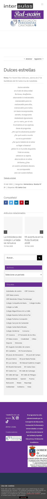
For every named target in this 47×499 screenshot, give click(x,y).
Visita (29, 387)
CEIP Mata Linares (12, 295)
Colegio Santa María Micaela (16, 327)
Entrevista (18, 343)
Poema (31, 379)
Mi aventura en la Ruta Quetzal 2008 (34, 240)
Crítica (34, 339)
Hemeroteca (28, 184)
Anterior (29, 59)
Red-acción (10, 383)
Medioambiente (11, 379)
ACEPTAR (23, 497)
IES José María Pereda (27, 359)
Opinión (23, 379)
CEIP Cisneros (29, 291)
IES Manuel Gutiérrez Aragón (30, 363)
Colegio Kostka (34, 303)
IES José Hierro (11, 359)
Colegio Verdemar (12, 331)
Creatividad (25, 339)
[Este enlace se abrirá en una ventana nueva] (36, 456)
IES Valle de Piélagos (28, 375)
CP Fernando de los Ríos (27, 335)
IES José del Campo (33, 355)
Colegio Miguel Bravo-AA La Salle (18, 311)
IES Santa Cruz (20, 187)
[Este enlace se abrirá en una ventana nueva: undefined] (23, 23)
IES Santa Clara (29, 367)
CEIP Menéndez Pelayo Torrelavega (19, 299)
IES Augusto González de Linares (18, 347)
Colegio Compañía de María (16, 303)
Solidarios (20, 387)
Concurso (25, 331)
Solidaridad (10, 387)
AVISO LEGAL (11, 427)
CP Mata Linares (12, 339)
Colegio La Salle (12, 307)
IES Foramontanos (25, 351)
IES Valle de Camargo (27, 371)
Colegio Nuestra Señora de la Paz (18, 315)
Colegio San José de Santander (17, 323)
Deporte (9, 343)
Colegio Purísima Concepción (16, 319)
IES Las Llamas (11, 363)
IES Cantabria (11, 351)
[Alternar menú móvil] (42, 4)
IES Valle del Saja (12, 375)
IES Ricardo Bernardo (13, 367)
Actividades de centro (14, 291)
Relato (19, 383)
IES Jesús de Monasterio (14, 355)
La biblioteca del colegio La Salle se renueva (12, 240)
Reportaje (27, 383)
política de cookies (33, 493)
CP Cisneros (10, 335)
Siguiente (38, 59)
